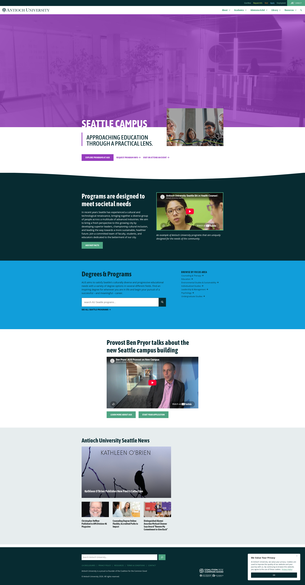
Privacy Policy (287, 569)
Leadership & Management (193, 289)
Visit (266, 3)
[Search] (162, 302)
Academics (239, 10)
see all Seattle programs (95, 309)
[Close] (297, 555)
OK (274, 575)
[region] (274, 567)
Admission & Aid (258, 10)
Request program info (127, 157)
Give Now (247, 3)
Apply (272, 3)
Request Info (257, 3)
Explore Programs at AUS (97, 157)
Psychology (186, 292)
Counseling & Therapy (191, 275)
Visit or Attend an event (155, 157)
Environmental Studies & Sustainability (199, 282)
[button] (301, 10)
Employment (281, 3)
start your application (153, 414)
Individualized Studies (191, 286)
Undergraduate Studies (192, 296)
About (225, 10)
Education (186, 279)
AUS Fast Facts (92, 245)
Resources (289, 10)
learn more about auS (121, 414)
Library (274, 10)
